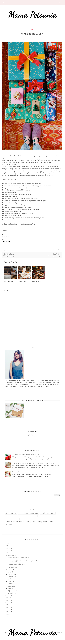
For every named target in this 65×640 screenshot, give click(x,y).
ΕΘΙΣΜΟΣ (27, 516)
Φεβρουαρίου (12, 591)
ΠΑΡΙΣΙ (33, 521)
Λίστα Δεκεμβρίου (36, 281)
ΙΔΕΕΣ (28, 519)
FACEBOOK (6, 241)
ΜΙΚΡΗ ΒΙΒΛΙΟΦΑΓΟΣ (41, 519)
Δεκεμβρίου (11, 555)
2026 (7, 543)
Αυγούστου (11, 577)
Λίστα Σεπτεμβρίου (22, 281)
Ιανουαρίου (11, 593)
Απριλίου (10, 586)
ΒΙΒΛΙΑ (47, 513)
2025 (7, 546)
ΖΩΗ (52, 516)
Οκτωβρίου (11, 572)
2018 (7, 602)
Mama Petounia (27, 38)
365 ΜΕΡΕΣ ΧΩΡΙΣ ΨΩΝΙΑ (11, 513)
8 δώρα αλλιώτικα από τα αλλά (16, 564)
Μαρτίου (10, 588)
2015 (7, 609)
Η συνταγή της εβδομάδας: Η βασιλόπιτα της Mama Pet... (23, 561)
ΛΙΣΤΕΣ (21, 250)
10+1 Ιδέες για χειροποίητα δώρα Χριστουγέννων (25, 454)
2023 (7, 550)
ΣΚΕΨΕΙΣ (39, 521)
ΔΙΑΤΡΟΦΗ (20, 516)
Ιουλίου (10, 579)
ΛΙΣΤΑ (31, 30)
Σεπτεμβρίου (11, 574)
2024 (7, 548)
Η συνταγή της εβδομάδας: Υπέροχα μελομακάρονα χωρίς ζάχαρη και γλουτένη (33, 463)
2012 (7, 616)
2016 (7, 607)
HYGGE (20, 513)
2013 (7, 614)
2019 (7, 600)
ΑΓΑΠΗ (42, 513)
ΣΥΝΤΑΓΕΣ (45, 521)
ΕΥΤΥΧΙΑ (46, 516)
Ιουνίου (10, 581)
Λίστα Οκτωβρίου (8, 281)
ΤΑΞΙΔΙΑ (51, 521)
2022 (7, 553)
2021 (7, 595)
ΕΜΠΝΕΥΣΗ (34, 516)
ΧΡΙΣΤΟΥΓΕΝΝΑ (9, 524)
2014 (7, 612)
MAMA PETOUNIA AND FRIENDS (31, 513)
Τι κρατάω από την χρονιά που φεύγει (18, 557)
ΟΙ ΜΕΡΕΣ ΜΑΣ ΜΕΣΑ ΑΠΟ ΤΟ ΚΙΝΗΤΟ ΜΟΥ (15, 521)
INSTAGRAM (6, 237)
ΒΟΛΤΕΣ (53, 513)
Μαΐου (10, 583)
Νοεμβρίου (11, 569)
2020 (7, 598)
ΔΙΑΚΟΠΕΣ (13, 516)
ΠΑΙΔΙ (28, 521)
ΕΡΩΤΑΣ (40, 516)
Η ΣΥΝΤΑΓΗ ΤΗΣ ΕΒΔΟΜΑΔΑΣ (12, 519)
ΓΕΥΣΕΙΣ (7, 516)
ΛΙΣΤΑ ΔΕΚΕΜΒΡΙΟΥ (14, 250)
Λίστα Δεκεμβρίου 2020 (18, 472)
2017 (7, 605)
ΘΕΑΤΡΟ (23, 519)
